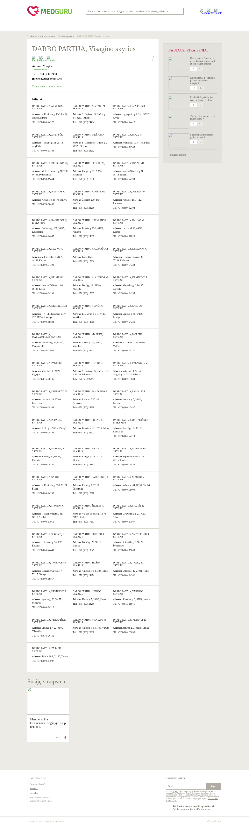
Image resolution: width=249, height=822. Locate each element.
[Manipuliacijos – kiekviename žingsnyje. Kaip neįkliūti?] (48, 713)
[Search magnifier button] (179, 11)
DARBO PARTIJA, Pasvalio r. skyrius (129, 392)
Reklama (34, 788)
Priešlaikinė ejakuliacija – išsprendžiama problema (201, 98)
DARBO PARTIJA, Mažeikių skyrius (88, 335)
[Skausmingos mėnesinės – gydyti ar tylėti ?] (178, 140)
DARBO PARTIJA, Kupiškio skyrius (88, 307)
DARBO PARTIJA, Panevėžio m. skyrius (50, 392)
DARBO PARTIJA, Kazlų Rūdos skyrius (91, 250)
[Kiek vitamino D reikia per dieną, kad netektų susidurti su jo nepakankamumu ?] (178, 64)
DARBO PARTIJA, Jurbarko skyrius (129, 193)
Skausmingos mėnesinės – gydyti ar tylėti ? (202, 136)
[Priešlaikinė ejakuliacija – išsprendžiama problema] (178, 103)
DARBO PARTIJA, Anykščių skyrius (48, 136)
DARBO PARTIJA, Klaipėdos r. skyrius (130, 278)
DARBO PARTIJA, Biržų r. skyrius (127, 136)
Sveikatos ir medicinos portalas (41, 36)
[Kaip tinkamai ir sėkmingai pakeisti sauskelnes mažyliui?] (178, 83)
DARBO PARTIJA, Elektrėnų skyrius (89, 164)
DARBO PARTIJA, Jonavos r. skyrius (48, 193)
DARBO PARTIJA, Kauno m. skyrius (128, 221)
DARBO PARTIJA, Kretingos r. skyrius (50, 307)
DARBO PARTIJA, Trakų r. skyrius (128, 564)
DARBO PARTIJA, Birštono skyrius (88, 136)
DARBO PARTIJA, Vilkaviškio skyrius (49, 621)
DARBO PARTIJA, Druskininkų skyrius (50, 164)
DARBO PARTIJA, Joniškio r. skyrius (89, 193)
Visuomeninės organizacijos (47, 86)
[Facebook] (202, 11)
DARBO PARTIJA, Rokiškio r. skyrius (129, 450)
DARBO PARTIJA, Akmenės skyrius (47, 107)
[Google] (217, 11)
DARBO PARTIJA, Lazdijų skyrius (127, 307)
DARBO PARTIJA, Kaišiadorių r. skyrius (49, 221)
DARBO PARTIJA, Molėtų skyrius (127, 335)
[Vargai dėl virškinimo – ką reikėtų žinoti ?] (178, 121)
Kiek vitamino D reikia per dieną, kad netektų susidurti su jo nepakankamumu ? (202, 61)
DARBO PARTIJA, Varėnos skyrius (128, 592)
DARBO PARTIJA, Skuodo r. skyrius (89, 535)
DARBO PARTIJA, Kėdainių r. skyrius (130, 250)
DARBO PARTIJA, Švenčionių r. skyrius (131, 535)
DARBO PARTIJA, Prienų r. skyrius (88, 421)
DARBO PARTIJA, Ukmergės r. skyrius (49, 592)
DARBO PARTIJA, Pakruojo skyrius (88, 364)
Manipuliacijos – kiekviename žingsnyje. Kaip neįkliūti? (48, 723)
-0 (152, 60)
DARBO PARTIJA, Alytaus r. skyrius (129, 107)
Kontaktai (34, 793)
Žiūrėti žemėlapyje (39, 70)
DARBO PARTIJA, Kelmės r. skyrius (47, 278)
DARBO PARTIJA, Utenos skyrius (87, 592)
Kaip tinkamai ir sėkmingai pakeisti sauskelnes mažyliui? (202, 80)
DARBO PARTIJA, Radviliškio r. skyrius (130, 421)
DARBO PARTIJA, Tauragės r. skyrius (49, 564)
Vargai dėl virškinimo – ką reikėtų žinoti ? (202, 117)
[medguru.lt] (49, 16)
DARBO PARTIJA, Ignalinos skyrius (129, 164)
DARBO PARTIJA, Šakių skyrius (45, 478)
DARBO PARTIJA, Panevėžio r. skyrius (90, 392)
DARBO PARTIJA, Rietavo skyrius (87, 450)
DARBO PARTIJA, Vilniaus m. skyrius (89, 621)
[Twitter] (209, 11)
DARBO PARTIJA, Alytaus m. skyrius (89, 107)
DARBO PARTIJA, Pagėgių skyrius (47, 364)
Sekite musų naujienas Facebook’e (193, 807)
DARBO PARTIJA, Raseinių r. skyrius (48, 450)
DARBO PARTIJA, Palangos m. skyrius (130, 364)
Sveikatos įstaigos (66, 36)
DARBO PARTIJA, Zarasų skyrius (46, 649)
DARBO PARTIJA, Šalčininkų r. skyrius (91, 478)
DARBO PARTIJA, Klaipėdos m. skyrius (90, 278)
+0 (153, 57)
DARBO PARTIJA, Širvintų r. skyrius (48, 535)
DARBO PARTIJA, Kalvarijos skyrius (89, 221)
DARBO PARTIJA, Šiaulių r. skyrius (48, 507)
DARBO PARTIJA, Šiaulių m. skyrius (129, 478)
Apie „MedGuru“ (37, 784)
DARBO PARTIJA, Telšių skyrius (86, 564)
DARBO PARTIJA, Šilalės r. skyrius (88, 507)
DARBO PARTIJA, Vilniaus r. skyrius (129, 621)
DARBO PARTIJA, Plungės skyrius (47, 421)
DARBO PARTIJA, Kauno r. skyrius (47, 250)
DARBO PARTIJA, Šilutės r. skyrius (128, 507)
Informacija (38, 778)
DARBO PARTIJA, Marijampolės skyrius (46, 335)
